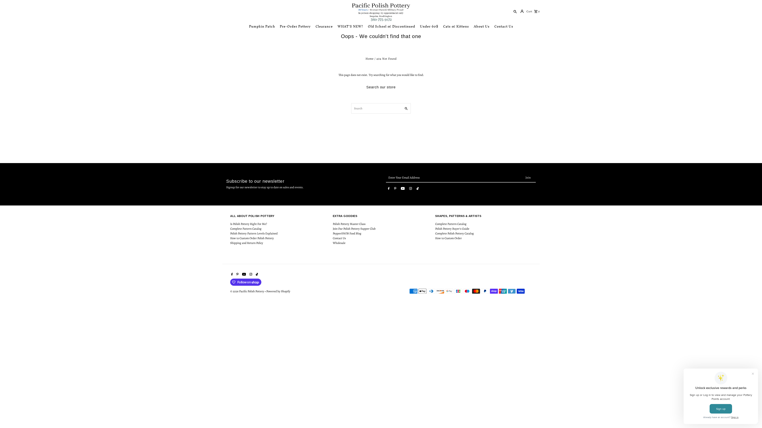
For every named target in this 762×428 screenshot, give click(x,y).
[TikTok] (418, 189)
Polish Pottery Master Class (349, 224)
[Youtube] (403, 189)
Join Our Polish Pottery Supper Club (354, 229)
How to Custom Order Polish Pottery (252, 238)
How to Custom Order (448, 238)
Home (370, 59)
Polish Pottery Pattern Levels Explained (254, 233)
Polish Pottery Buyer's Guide (452, 229)
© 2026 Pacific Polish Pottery (247, 291)
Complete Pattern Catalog (246, 229)
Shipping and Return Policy (246, 243)
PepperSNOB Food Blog (347, 233)
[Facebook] (389, 189)
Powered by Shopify (278, 291)
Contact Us (339, 238)
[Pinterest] (395, 189)
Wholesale (339, 243)
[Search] (515, 11)
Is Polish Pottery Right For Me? (248, 224)
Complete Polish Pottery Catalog (454, 233)
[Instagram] (410, 189)
